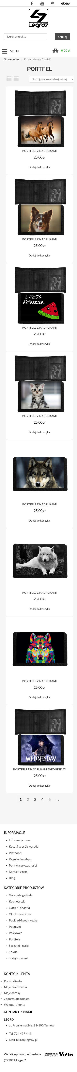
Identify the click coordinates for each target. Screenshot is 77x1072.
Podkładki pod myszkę (23, 920)
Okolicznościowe (20, 914)
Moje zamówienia (15, 987)
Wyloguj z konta (14, 1004)
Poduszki (15, 926)
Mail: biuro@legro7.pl (23, 1040)
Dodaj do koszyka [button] (39, 167)
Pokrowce (15, 933)
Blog (12, 878)
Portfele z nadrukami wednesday (39, 769)
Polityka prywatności (23, 865)
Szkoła (13, 952)
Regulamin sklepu (20, 859)
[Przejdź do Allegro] (53, 3)
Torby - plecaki (18, 958)
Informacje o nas (20, 840)
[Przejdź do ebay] (65, 3)
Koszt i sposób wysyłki (23, 846)
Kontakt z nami (18, 871)
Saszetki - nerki (19, 945)
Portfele (14, 939)
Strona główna (11, 59)
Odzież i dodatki (19, 908)
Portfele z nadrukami (39, 150)
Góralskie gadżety (21, 895)
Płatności (15, 853)
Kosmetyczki (17, 901)
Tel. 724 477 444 (20, 1033)
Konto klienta (13, 981)
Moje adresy (12, 993)
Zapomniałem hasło (17, 998)
